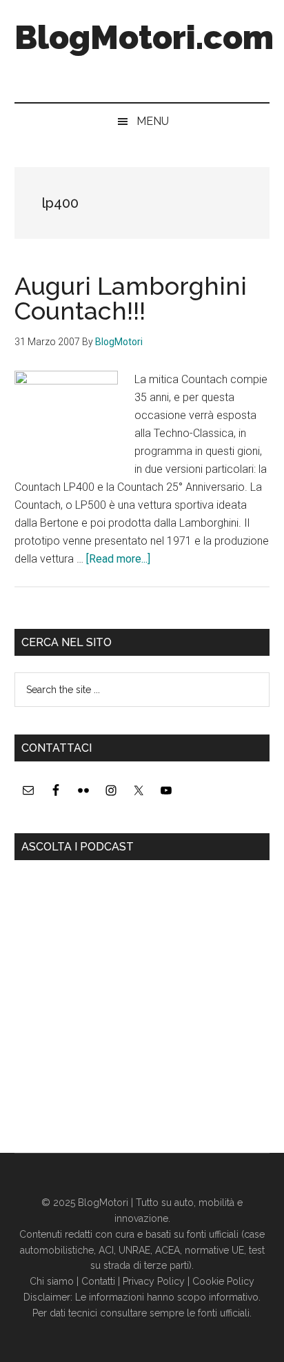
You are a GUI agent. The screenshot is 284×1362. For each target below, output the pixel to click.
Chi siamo (52, 1281)
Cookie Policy (223, 1281)
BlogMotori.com (144, 37)
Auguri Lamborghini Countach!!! (130, 298)
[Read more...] (118, 558)
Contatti (98, 1281)
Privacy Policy (154, 1281)
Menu (152, 121)
